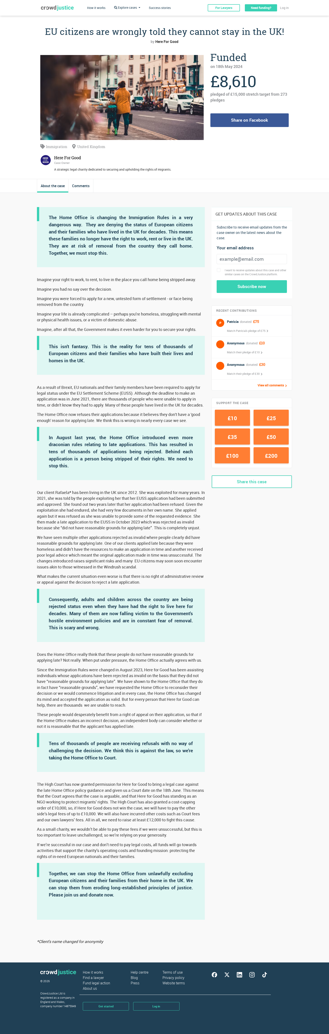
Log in (284, 8)
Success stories (160, 8)
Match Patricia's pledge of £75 (246, 331)
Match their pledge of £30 (243, 374)
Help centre (139, 972)
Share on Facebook (249, 120)
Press (135, 983)
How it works (96, 8)
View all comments (271, 385)
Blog (134, 977)
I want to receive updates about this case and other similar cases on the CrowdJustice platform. (255, 272)
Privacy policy (173, 977)
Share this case (252, 482)
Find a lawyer (93, 977)
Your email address (235, 247)
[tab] (52, 186)
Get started (105, 1006)
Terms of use (172, 972)
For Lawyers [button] (223, 8)
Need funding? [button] (261, 8)
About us (90, 988)
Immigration (56, 146)
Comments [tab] (81, 185)
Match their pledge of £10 (243, 352)
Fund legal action (96, 983)
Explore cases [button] (127, 7)
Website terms (173, 983)
